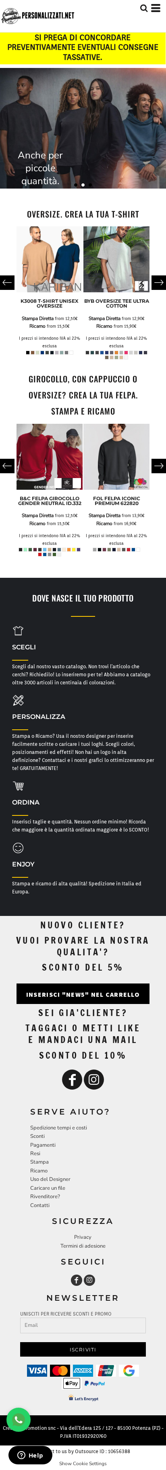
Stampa (39, 1162)
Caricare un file (47, 1188)
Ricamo (37, 326)
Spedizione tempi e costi (58, 1127)
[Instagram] (94, 1080)
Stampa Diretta (38, 318)
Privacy (82, 1237)
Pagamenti (43, 1145)
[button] (18, 631)
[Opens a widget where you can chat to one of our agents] (30, 1456)
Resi (35, 1153)
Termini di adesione (83, 1246)
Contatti (40, 1205)
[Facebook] (72, 1080)
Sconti (37, 1136)
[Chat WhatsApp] (18, 1420)
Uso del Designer (50, 1179)
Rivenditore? (45, 1196)
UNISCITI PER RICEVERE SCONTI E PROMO (66, 1314)
